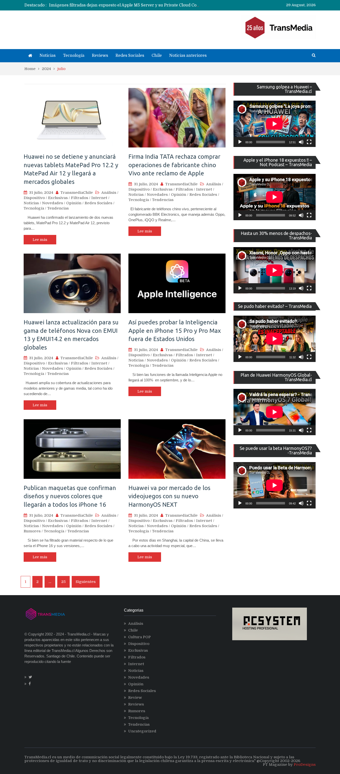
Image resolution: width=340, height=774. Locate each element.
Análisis (108, 192)
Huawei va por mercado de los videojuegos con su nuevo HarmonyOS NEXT (169, 496)
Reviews (100, 55)
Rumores (32, 531)
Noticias (48, 55)
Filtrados (79, 198)
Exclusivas (58, 198)
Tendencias (58, 208)
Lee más (40, 240)
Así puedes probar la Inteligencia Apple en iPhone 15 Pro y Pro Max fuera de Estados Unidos (174, 330)
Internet (99, 198)
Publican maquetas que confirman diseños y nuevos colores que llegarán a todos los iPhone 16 (70, 496)
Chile (157, 55)
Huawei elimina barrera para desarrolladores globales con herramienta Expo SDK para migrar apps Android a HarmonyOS (169, 5)
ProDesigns (305, 764)
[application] (274, 124)
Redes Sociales (129, 55)
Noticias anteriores (188, 55)
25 (63, 581)
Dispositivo (34, 198)
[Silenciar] (301, 142)
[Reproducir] (239, 142)
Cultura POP (139, 637)
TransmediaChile (76, 192)
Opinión (73, 203)
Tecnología (73, 55)
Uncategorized (142, 731)
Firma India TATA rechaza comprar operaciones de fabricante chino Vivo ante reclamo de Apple (174, 165)
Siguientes (86, 581)
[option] (124, 5)
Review (135, 697)
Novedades (52, 203)
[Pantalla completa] (309, 142)
